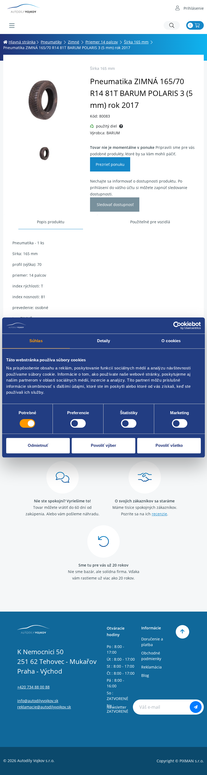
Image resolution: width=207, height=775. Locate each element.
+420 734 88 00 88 (33, 687)
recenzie (159, 513)
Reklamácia (151, 667)
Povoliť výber (103, 445)
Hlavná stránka (22, 41)
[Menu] (12, 25)
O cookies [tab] (171, 340)
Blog (145, 675)
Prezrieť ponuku (110, 164)
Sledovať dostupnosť (115, 204)
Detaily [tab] (103, 340)
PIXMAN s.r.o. (192, 760)
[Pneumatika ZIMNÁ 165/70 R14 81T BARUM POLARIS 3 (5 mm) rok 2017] (45, 99)
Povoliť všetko (169, 445)
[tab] (50, 222)
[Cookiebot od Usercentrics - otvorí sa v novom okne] (177, 325)
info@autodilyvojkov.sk (37, 700)
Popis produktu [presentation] (50, 221)
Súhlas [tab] (36, 340)
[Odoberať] (196, 707)
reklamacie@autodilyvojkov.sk (44, 706)
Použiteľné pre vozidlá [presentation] (150, 221)
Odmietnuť (38, 445)
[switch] (78, 423)
